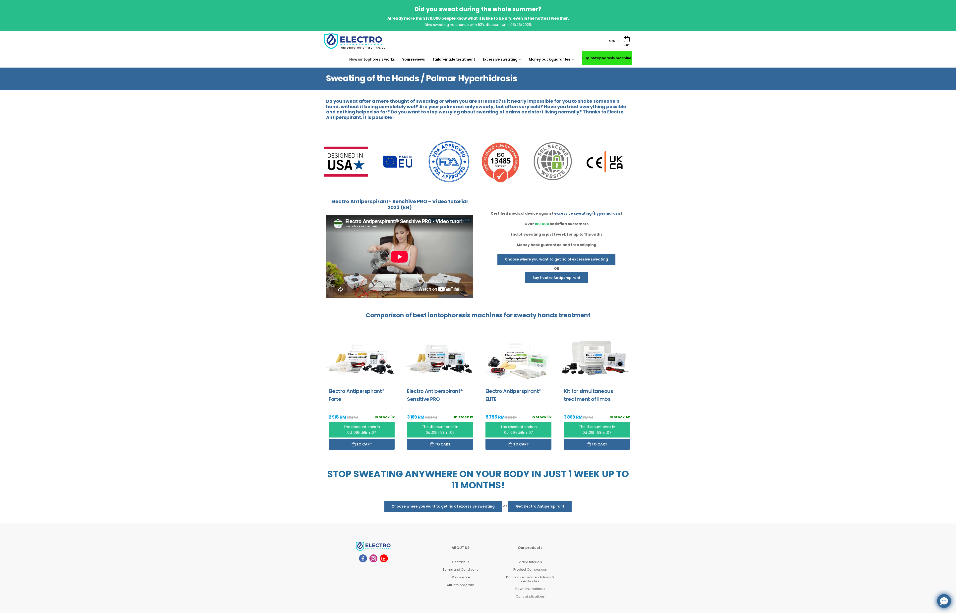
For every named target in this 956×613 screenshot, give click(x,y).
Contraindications (530, 596)
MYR (612, 41)
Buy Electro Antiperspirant (557, 277)
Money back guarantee (550, 59)
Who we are (460, 577)
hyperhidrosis (607, 213)
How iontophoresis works (372, 59)
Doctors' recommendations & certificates (530, 579)
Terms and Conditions (460, 569)
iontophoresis (449, 315)
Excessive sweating (500, 59)
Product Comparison (530, 569)
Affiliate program (460, 585)
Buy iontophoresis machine (606, 58)
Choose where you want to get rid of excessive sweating (556, 259)
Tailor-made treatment (453, 59)
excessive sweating (573, 213)
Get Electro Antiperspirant (540, 506)
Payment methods (530, 588)
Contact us (460, 562)
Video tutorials (530, 562)
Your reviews (413, 59)
